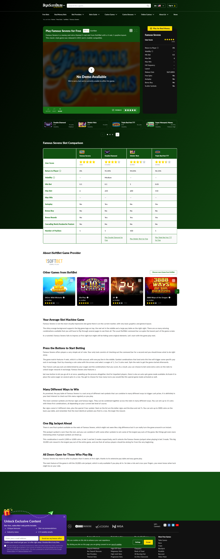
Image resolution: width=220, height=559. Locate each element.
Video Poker (162, 557)
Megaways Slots (116, 551)
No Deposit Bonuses (94, 551)
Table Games (162, 540)
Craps (160, 546)
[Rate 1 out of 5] (126, 110)
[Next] (117, 134)
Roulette (161, 551)
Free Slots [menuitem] (45, 14)
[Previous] (102, 134)
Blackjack (161, 548)
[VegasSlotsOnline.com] (54, 6)
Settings (137, 542)
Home (53, 19)
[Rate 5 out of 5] (135, 110)
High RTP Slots (116, 548)
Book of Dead (139, 551)
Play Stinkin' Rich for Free (139, 239)
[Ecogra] (102, 526)
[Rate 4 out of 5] (132, 110)
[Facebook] (169, 525)
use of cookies (116, 544)
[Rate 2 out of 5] (128, 110)
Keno (160, 543)
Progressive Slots (117, 557)
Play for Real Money (161, 28)
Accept (148, 542)
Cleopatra (138, 548)
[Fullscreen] (135, 30)
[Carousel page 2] (110, 134)
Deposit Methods (93, 548)
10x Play (82, 297)
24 (114, 297)
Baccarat (161, 554)
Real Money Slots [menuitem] (60, 14)
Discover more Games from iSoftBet (163, 272)
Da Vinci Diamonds (141, 557)
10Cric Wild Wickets (53, 297)
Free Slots (59, 19)
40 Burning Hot (140, 554)
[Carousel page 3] (112, 134)
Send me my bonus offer (52, 538)
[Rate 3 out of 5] (130, 110)
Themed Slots (92, 557)
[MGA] (117, 526)
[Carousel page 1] (107, 134)
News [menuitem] (176, 14)
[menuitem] (78, 14)
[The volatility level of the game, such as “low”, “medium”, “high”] (152, 51)
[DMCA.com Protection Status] (83, 526)
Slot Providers (92, 554)
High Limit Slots (116, 554)
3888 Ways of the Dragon (157, 297)
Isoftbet (66, 19)
